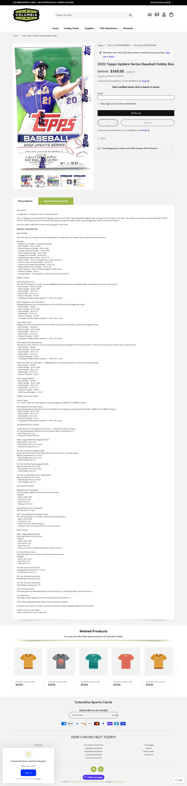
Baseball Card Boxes (93, 748)
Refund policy (148, 751)
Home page (148, 745)
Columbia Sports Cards (78, 782)
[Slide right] (89, 181)
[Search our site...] (130, 15)
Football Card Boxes (93, 755)
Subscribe (115, 715)
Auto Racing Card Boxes (93, 745)
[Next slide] (178, 668)
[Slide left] (17, 181)
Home (15, 36)
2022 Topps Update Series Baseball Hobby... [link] (40, 36)
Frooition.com (119, 782)
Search (149, 748)
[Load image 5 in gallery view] (79, 181)
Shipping (101, 76)
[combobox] (94, 15)
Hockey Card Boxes (93, 758)
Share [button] (102, 138)
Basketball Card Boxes (93, 751)
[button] (171, 14)
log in (111, 56)
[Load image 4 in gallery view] (66, 181)
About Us (38, 745)
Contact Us (148, 755)
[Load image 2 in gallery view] (40, 181)
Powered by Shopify (97, 782)
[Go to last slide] (9, 668)
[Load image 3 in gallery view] (53, 181)
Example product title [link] (25, 681)
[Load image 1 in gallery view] (27, 181)
